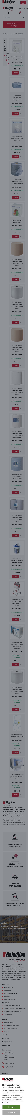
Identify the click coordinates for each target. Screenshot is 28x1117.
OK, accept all (11, 1107)
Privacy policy (5, 1103)
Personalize (11, 1112)
